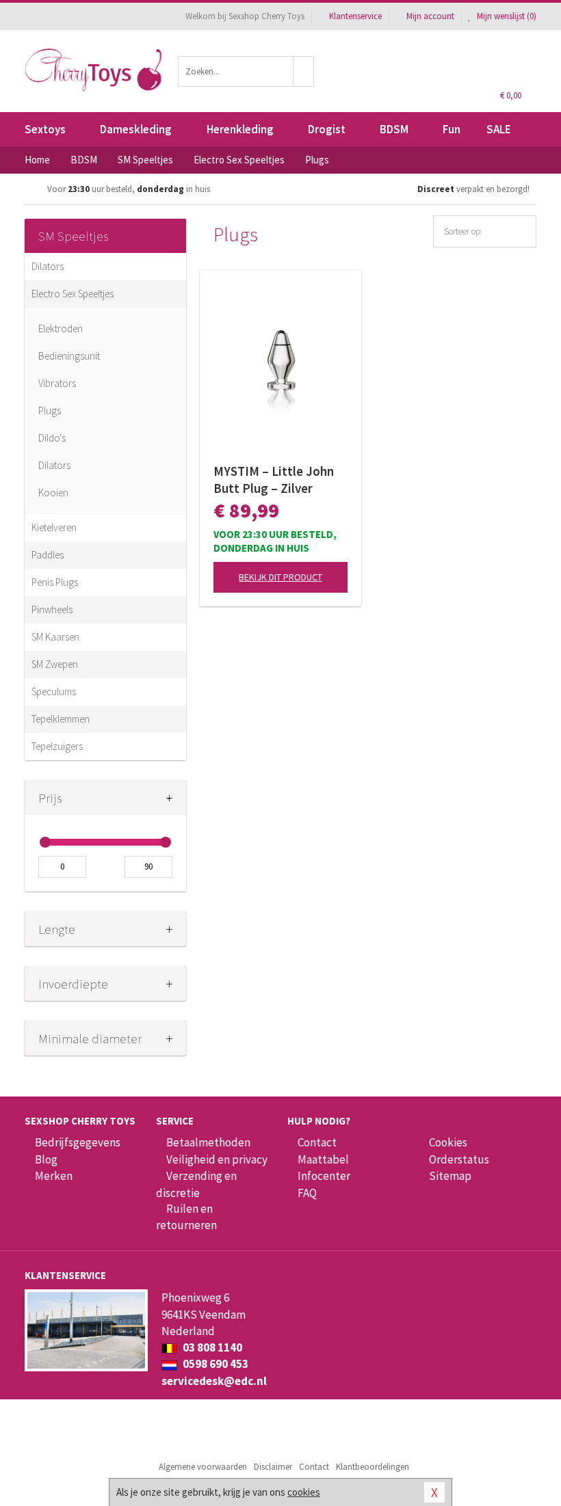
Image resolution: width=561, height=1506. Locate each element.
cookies (303, 1491)
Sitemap (450, 1175)
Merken (54, 1175)
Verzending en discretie (196, 1184)
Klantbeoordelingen (372, 1467)
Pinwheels (52, 609)
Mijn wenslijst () (505, 16)
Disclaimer (273, 1467)
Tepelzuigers (57, 746)
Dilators (47, 266)
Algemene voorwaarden (203, 1467)
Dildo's (52, 437)
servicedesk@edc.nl (214, 1380)
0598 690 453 (214, 1363)
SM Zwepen (54, 664)
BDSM (394, 129)
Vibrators (57, 383)
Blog (46, 1159)
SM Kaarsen (55, 636)
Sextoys (45, 129)
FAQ (307, 1192)
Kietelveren (54, 527)
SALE (498, 129)
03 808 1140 (211, 1347)
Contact (317, 1142)
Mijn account (430, 16)
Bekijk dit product (280, 577)
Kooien (53, 492)
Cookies (448, 1142)
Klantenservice (355, 16)
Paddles (47, 554)
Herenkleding (240, 129)
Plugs (49, 410)
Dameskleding (136, 129)
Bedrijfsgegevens (77, 1142)
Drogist (326, 129)
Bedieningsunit (69, 355)
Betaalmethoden (208, 1142)
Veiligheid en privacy (217, 1159)
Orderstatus (459, 1159)
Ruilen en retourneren (186, 1217)
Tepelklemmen (60, 718)
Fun (451, 129)
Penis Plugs (54, 582)
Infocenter (324, 1175)
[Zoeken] (303, 71)
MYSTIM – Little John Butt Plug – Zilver (273, 479)
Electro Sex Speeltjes (72, 293)
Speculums (53, 691)
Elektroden (60, 328)
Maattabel (323, 1159)
